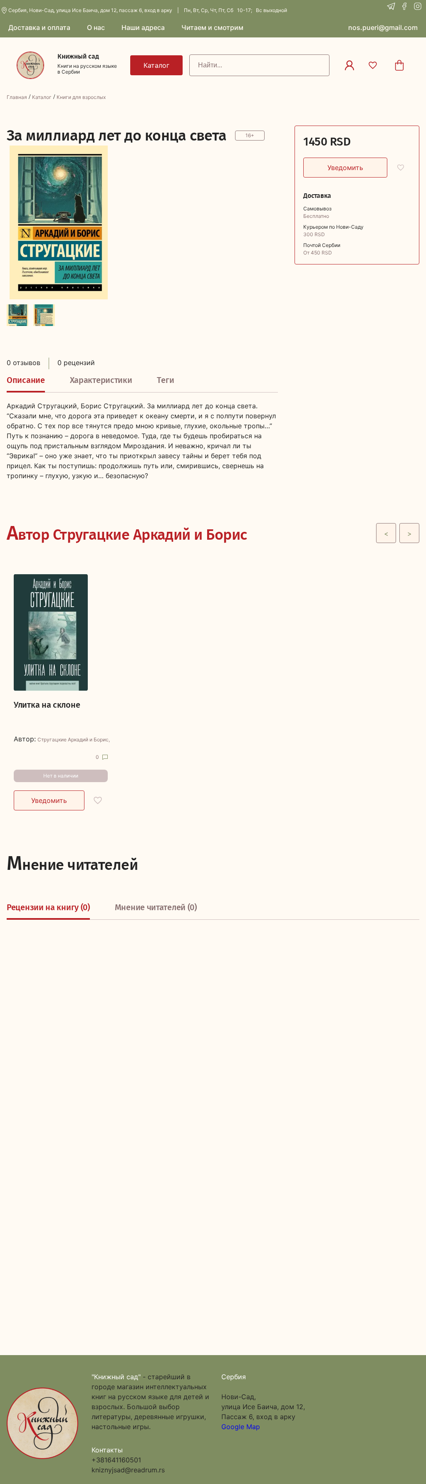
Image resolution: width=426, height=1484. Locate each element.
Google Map (240, 1426)
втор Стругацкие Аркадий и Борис (127, 533)
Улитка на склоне (47, 705)
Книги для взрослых (81, 97)
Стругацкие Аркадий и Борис (73, 740)
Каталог (42, 97)
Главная (17, 97)
